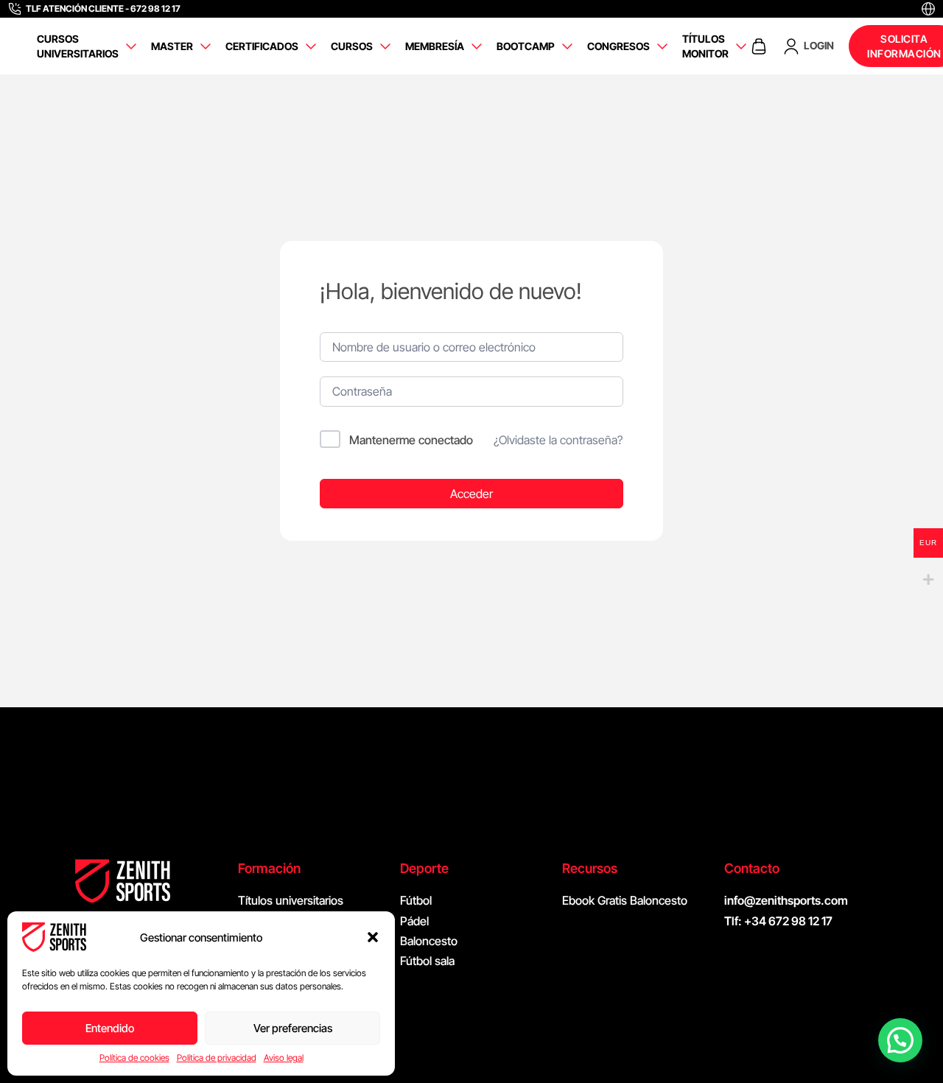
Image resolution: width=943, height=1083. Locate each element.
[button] (372, 937)
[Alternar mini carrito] (759, 46)
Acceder (471, 493)
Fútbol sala (427, 960)
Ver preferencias (292, 1028)
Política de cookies (134, 1057)
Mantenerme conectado (411, 439)
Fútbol (416, 900)
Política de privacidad (216, 1057)
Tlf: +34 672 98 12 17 (778, 921)
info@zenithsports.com (786, 900)
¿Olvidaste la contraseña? (558, 439)
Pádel (414, 921)
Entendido (109, 1028)
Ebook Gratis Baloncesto (624, 900)
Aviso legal (284, 1057)
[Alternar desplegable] (131, 46)
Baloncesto (429, 940)
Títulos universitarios (290, 900)
